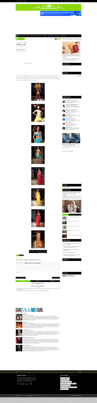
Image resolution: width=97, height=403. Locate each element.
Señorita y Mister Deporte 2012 (72, 109)
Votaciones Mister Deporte (74, 230)
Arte (40, 35)
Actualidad (22, 35)
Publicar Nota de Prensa (70, 1)
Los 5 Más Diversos (26, 345)
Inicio (62, 1)
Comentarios (66, 68)
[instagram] (26, 1)
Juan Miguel (25, 314)
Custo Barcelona (26, 329)
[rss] (22, 1)
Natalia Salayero (69, 126)
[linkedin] (26, 384)
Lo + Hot (65, 214)
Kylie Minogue (73, 387)
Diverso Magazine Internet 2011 (74, 216)
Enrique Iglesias (65, 387)
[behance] (24, 1)
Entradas (65, 67)
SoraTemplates (23, 395)
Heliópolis (21, 42)
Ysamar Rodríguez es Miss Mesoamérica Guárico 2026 (71, 250)
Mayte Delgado (64, 389)
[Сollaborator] (60, 13)
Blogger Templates (36, 395)
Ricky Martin (68, 113)
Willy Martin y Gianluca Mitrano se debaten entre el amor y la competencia (71, 255)
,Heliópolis (30, 46)
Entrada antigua (56, 277)
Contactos (78, 1)
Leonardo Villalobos (66, 381)
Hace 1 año (78, 214)
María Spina (25, 322)
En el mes (71, 214)
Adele (74, 383)
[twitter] (18, 1)
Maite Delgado (69, 122)
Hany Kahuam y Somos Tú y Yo (72, 99)
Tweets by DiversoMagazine (67, 151)
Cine (36, 35)
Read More (19, 382)
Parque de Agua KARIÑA (73, 221)
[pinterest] (20, 1)
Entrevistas (64, 35)
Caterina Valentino (65, 385)
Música (32, 35)
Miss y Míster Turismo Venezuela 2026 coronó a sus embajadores (72, 244)
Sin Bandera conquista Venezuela (69, 252)
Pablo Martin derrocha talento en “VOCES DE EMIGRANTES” (72, 105)
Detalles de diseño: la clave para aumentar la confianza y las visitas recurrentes (72, 247)
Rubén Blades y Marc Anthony (29, 337)
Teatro (44, 35)
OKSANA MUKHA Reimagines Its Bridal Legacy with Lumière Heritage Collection (68, 38)
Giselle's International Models (74, 235)
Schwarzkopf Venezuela (70, 118)
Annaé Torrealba (65, 379)
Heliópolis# (21, 255)
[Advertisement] (48, 24)
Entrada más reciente (20, 277)
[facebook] (16, 1)
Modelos (57, 35)
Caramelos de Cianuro (66, 383)
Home (17, 42)
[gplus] (23, 384)
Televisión (50, 35)
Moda (27, 35)
